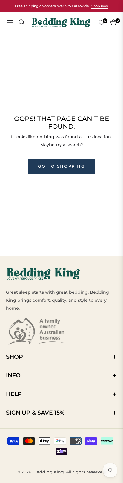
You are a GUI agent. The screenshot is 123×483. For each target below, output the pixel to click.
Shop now (99, 6)
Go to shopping (61, 166)
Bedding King (48, 472)
